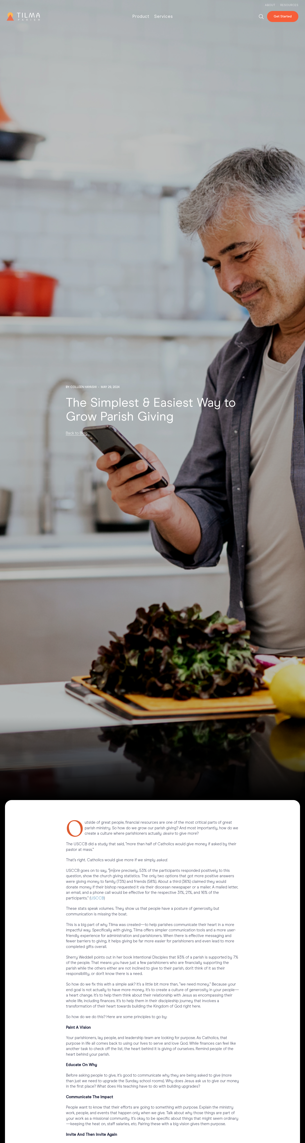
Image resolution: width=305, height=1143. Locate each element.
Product (140, 17)
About (270, 5)
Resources (289, 5)
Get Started (283, 16)
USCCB (97, 898)
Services (163, 17)
